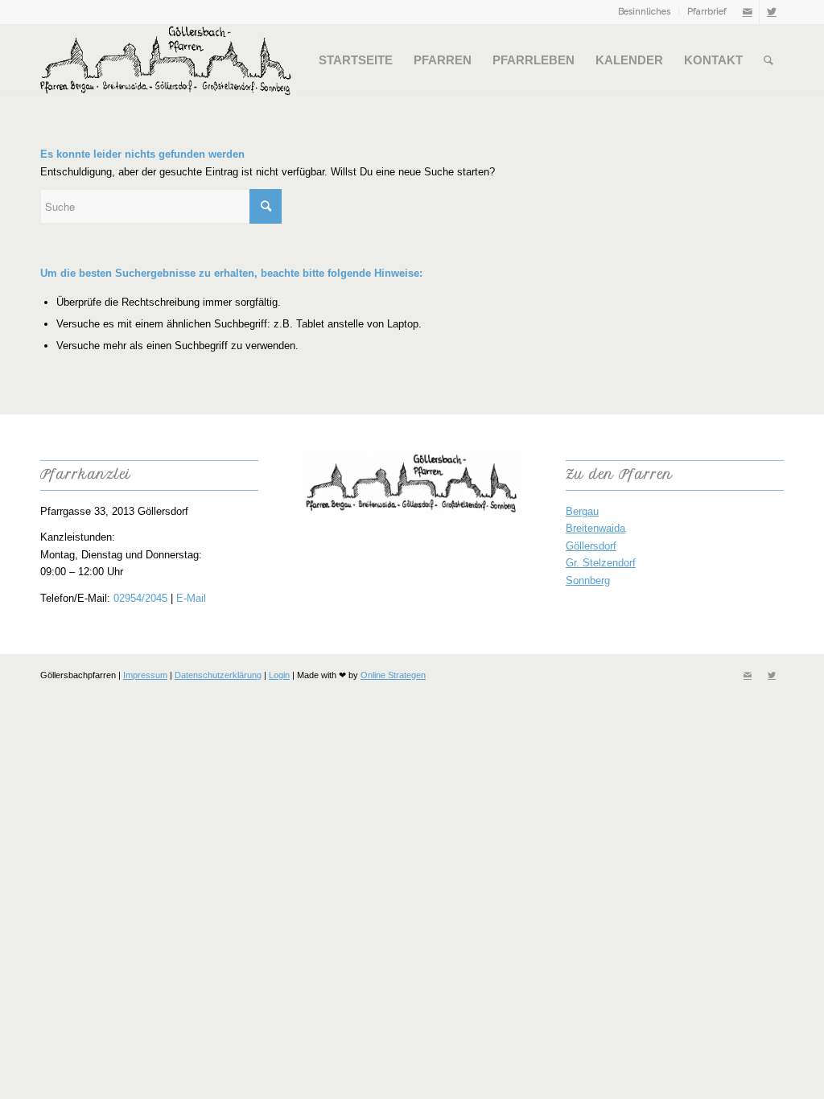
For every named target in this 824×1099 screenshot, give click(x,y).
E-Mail (191, 598)
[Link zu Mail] (747, 12)
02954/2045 (140, 598)
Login (279, 675)
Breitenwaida (595, 528)
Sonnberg (588, 580)
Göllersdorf (591, 546)
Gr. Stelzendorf (601, 563)
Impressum (145, 675)
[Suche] (768, 60)
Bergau (582, 511)
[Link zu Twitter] (772, 12)
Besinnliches (644, 11)
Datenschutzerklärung (218, 675)
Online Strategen (393, 675)
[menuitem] (644, 12)
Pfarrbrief (707, 11)
